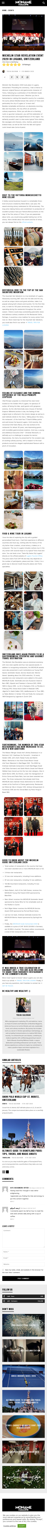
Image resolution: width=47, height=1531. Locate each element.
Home (4, 10)
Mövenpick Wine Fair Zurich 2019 (23, 1452)
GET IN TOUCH (7, 986)
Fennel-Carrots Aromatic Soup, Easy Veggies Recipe (23, 1426)
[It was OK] (11, 64)
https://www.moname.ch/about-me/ (23, 1018)
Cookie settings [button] (9, 1526)
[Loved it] (19, 64)
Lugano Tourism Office (34, 556)
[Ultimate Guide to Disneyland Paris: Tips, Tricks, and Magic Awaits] (23, 1133)
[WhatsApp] (27, 77)
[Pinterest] (22, 77)
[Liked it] (15, 64)
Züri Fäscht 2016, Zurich (23, 1325)
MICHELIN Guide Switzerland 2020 (25, 924)
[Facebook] (11, 77)
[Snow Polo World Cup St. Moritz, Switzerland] (23, 1079)
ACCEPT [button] (22, 1526)
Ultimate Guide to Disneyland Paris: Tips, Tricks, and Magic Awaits (22, 1152)
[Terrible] (4, 64)
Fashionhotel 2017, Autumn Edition (23, 1350)
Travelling (6, 1157)
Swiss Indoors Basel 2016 (23, 1376)
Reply (12, 1201)
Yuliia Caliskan (12, 71)
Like (41, 1296)
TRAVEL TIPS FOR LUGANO (26, 980)
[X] (17, 77)
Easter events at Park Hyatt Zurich (23, 1477)
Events (11, 10)
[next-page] (7, 1171)
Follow (40, 1301)
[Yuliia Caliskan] (4, 71)
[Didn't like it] (7, 64)
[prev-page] (3, 1171)
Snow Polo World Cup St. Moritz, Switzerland (20, 1098)
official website (27, 222)
